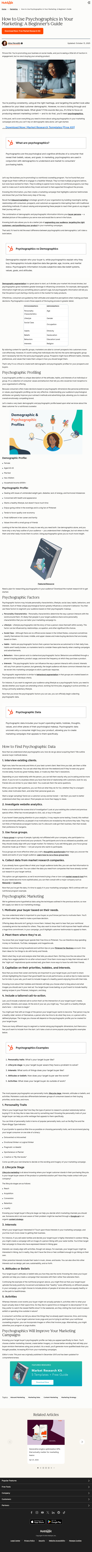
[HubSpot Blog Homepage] (7, 2)
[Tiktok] (64, 1513)
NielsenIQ (6, 883)
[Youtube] (42, 1513)
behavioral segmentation (47, 675)
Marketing (14, 9)
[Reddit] (58, 1513)
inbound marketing (19, 200)
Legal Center (15, 1541)
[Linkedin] (53, 1513)
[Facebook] (31, 1513)
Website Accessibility (57, 1541)
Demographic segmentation (14, 284)
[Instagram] (37, 1513)
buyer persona (74, 214)
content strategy (16, 1219)
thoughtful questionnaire (55, 852)
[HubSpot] (46, 1531)
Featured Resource (46, 584)
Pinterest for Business (64, 948)
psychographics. (75, 113)
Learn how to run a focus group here (53, 855)
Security (42, 1541)
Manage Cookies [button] (75, 1541)
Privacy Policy (29, 1541)
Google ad (75, 1216)
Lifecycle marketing (10, 1172)
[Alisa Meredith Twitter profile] (22, 43)
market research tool (75, 877)
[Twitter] (48, 1513)
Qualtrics (17, 883)
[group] (46, 1441)
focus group (9, 837)
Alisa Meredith (14, 43)
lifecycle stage (55, 1093)
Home (4, 9)
